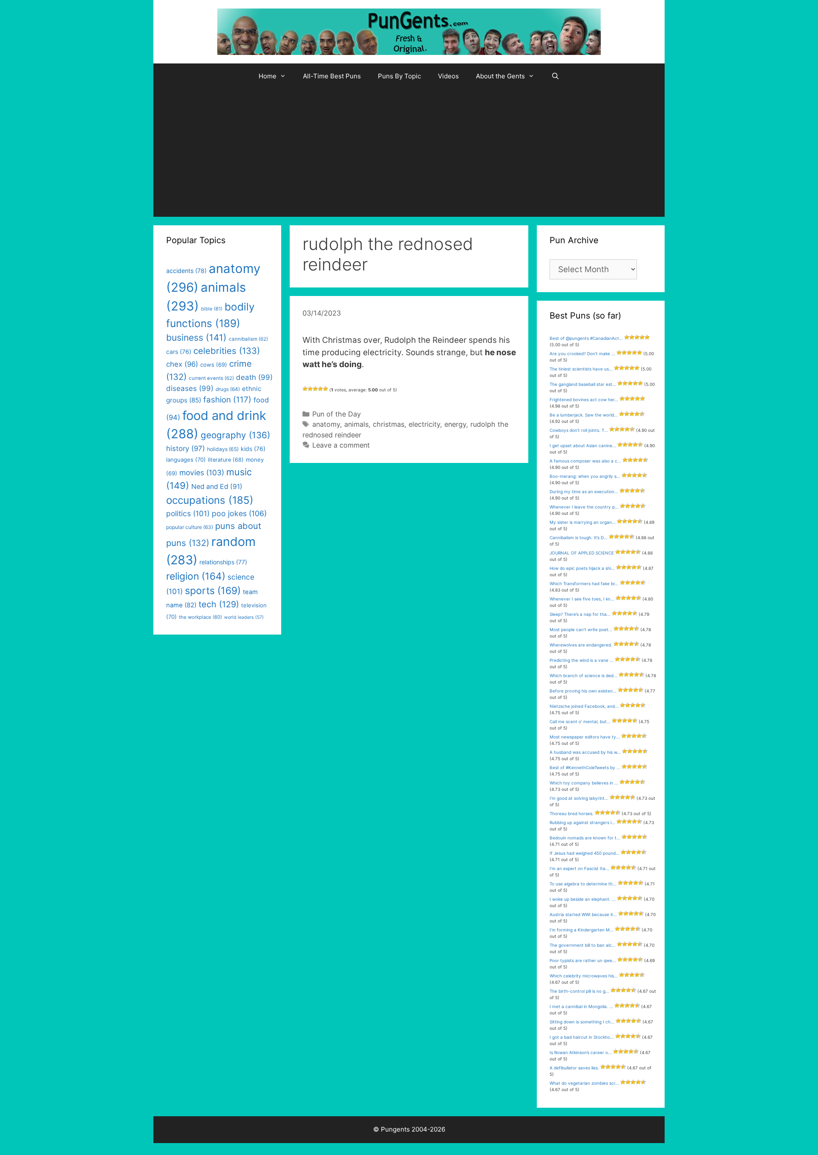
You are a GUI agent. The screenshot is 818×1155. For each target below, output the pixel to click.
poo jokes (239, 513)
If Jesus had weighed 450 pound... (584, 853)
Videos (448, 76)
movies (201, 472)
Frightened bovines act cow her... (584, 399)
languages (186, 459)
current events (211, 378)
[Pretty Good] (320, 388)
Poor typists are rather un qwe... (583, 960)
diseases (189, 388)
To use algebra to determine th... (583, 883)
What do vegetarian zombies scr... (584, 1083)
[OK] (315, 388)
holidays (223, 449)
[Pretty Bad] (310, 388)
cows (213, 364)
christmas (388, 424)
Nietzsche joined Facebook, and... (584, 706)
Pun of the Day (336, 414)
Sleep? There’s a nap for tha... (580, 614)
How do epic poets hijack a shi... (582, 568)
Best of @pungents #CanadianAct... (586, 338)
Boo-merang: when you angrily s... (585, 476)
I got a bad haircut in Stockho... (582, 1037)
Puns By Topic (399, 76)
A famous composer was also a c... (585, 460)
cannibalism (248, 339)
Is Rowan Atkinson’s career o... (581, 1052)
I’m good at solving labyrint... (579, 798)
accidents (186, 270)
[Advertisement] (409, 153)
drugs (228, 389)
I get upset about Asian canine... (583, 445)
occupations (209, 500)
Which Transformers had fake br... (584, 583)
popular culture (189, 527)
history (185, 448)
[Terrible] (305, 388)
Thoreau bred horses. (571, 813)
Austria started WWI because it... (583, 914)
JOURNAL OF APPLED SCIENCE (582, 552)
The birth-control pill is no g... (579, 991)
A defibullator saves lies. (574, 1067)
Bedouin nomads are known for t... (585, 837)
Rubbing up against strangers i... (582, 822)
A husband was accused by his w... (585, 752)
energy (455, 424)
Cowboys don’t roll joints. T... (579, 430)
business (196, 337)
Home (268, 76)
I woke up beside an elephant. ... (583, 899)
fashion (227, 400)
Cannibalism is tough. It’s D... (579, 537)
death (254, 377)
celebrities (226, 350)
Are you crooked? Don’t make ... (582, 353)
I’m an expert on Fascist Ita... (579, 868)
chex (182, 364)
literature (226, 460)
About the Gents (500, 76)
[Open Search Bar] (555, 76)
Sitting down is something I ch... (582, 1021)
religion (195, 576)
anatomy (326, 424)
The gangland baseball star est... (583, 384)
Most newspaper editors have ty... (585, 736)
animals (356, 424)
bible (211, 309)
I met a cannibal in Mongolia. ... (581, 1006)
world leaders (244, 617)
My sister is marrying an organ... (583, 522)
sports (213, 591)
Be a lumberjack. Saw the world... (584, 414)
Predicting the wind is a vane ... (582, 660)
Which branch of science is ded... (583, 675)
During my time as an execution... (584, 491)
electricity (424, 424)
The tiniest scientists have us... (581, 368)
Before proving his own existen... (583, 690)
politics (188, 513)
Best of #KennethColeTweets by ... (585, 767)
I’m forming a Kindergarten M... (582, 929)
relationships (223, 562)
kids (253, 448)
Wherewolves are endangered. (581, 644)
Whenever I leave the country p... (584, 506)
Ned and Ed (216, 487)
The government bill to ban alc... (583, 945)
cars (178, 351)
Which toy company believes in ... (584, 782)
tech (219, 604)
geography (235, 435)
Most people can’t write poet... (581, 629)
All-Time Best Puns (332, 76)
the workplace (200, 617)
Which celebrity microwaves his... (584, 975)
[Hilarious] (325, 388)
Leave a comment (341, 445)
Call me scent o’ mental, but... (580, 721)
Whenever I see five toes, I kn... (582, 598)
